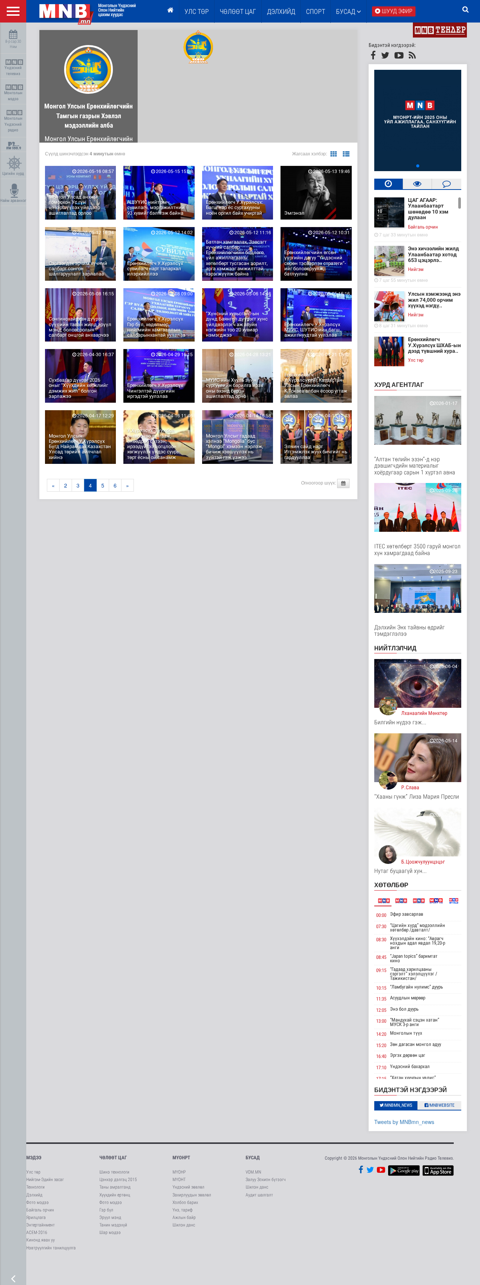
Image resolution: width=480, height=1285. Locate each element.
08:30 (381, 939)
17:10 (381, 1067)
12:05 (381, 1010)
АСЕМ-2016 (36, 1232)
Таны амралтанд (114, 1187)
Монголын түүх (406, 1033)
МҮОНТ (179, 1179)
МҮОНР (179, 1172)
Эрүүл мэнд (110, 1217)
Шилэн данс (183, 1225)
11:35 (381, 999)
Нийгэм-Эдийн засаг (45, 1179)
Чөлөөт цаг (113, 1157)
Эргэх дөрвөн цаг (407, 1055)
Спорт (315, 11)
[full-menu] (13, 11)
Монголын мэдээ (13, 95)
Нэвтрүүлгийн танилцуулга (51, 1247)
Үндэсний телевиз (13, 70)
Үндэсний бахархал (410, 1066)
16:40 (381, 1056)
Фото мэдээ (37, 1202)
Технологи (35, 1187)
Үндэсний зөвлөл (188, 1187)
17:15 (381, 1079)
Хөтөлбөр (391, 884)
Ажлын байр (184, 1217)
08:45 (381, 957)
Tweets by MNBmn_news (404, 1122)
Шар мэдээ (110, 1232)
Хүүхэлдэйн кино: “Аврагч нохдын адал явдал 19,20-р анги (417, 943)
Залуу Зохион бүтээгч (266, 1179)
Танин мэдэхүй (113, 1225)
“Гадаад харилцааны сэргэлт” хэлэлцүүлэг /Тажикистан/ (413, 973)
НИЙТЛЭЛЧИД (395, 648)
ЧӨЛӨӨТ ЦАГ (238, 11)
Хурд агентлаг (399, 384)
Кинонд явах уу (40, 1240)
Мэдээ (33, 1157)
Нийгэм (415, 269)
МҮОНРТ (181, 1157)
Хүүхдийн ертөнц (114, 1195)
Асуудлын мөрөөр (407, 998)
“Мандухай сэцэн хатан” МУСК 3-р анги (414, 1022)
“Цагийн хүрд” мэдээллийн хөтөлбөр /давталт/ (417, 927)
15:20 (381, 1045)
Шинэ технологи (114, 1172)
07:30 (381, 926)
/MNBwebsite (441, 1105)
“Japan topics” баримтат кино (414, 958)
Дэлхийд (281, 11)
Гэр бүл (106, 1210)
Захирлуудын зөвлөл (191, 1195)
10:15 (381, 988)
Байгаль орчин (423, 227)
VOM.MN (253, 1172)
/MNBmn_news (398, 1105)
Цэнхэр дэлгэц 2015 (118, 1179)
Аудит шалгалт (259, 1195)
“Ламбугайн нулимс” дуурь (416, 987)
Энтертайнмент (40, 1225)
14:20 (381, 1034)
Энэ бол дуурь (404, 1009)
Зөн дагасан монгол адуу (415, 1044)
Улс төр (196, 11)
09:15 (381, 970)
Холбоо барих (185, 1202)
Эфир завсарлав (406, 914)
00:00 (381, 915)
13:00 (381, 1021)
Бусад (346, 11)
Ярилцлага (36, 1217)
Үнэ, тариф (182, 1210)
